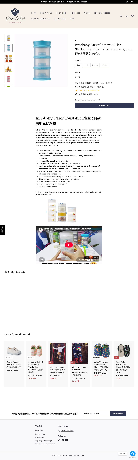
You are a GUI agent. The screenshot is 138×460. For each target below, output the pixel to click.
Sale (72, 19)
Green (95, 65)
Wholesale (39, 437)
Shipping (78, 100)
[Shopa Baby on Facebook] (63, 440)
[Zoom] (41, 60)
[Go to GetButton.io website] (132, 457)
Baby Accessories (40, 19)
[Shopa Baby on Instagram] (59, 440)
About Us (39, 431)
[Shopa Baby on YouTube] (66, 440)
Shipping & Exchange (43, 440)
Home (77, 41)
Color (77, 60)
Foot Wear (46, 13)
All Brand (24, 334)
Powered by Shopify (76, 456)
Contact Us (40, 434)
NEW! (33, 13)
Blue (78, 65)
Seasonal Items (102, 13)
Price (77, 72)
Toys (87, 13)
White (104, 65)
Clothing (61, 13)
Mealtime (75, 13)
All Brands (60, 19)
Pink (86, 65)
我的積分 (2, 230)
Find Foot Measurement (45, 444)
